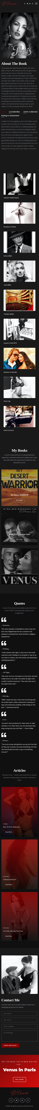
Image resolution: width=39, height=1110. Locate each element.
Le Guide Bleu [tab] (14, 112)
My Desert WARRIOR (19, 495)
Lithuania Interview (9, 879)
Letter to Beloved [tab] (30, 112)
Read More (8, 832)
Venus (19, 573)
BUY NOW (19, 500)
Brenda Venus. (28, 1106)
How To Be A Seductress (11, 827)
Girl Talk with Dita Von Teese (13, 931)
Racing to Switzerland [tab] (10, 115)
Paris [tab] (3, 112)
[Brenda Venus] (9, 3)
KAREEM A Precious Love (19, 534)
